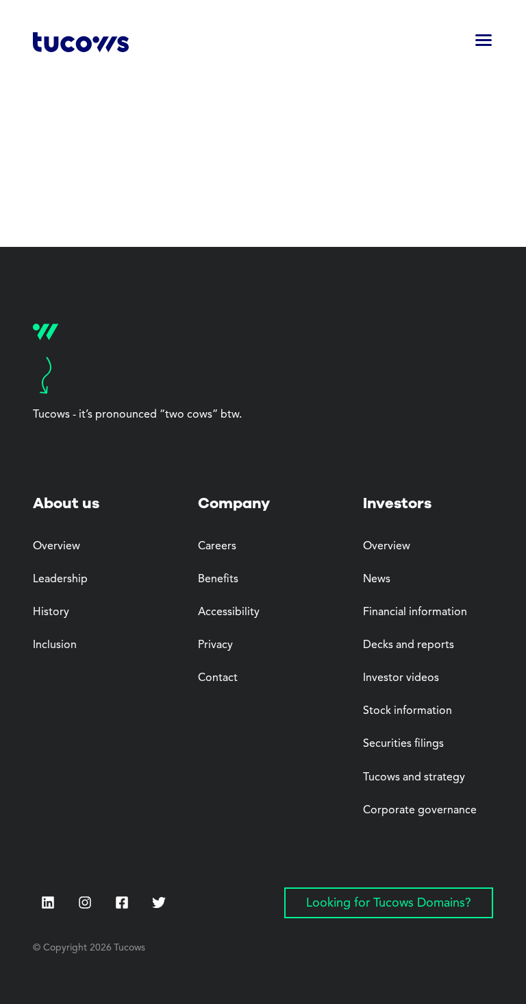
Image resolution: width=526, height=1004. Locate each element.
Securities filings (403, 744)
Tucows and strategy (414, 777)
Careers (217, 546)
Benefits (218, 579)
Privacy (215, 645)
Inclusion (55, 645)
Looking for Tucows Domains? (388, 903)
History (51, 612)
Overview (56, 546)
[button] (483, 44)
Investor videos (401, 678)
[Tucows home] (81, 44)
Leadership (60, 579)
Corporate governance (420, 810)
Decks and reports (408, 645)
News (376, 579)
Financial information (415, 612)
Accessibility (229, 612)
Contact (218, 678)
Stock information (407, 711)
